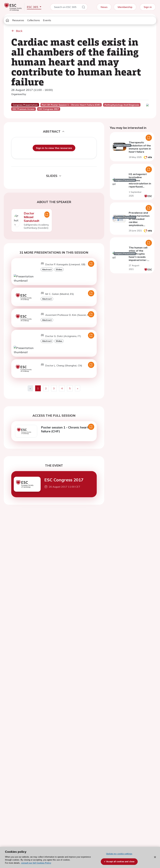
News (104, 7)
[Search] (83, 7)
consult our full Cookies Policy (36, 863)
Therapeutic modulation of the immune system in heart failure (140, 147)
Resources (18, 20)
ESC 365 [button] (33, 7)
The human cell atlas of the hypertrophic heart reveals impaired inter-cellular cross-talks (138, 257)
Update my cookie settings (119, 854)
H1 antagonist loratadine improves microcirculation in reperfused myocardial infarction (140, 183)
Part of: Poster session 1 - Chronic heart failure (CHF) (71, 105)
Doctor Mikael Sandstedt (31, 217)
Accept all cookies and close (120, 861)
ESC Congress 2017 (63, 479)
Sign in (148, 7)
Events (47, 20)
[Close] (155, 857)
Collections (33, 20)
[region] (80, 857)
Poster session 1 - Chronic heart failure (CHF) (64, 429)
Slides (59, 269)
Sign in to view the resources (54, 148)
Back (19, 31)
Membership (125, 7)
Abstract (47, 269)
